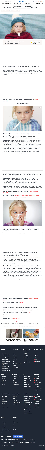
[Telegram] (37, 1)
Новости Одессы (5, 357)
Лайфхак (37, 386)
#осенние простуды (28, 324)
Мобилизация (15, 394)
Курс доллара (27, 360)
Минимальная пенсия (6, 428)
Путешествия (38, 382)
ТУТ (29, 312)
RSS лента (32, 442)
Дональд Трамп (27, 398)
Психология (15, 382)
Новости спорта (38, 349)
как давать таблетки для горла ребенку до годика (27, 195)
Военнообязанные (16, 402)
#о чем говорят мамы (19, 324)
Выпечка (14, 420)
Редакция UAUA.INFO (8, 10)
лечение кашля (19, 304)
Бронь (14, 398)
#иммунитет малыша (33, 323)
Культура (37, 384)
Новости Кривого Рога (5, 364)
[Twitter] (40, 1)
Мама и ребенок (16, 376)
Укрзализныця (27, 362)
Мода (36, 380)
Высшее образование (17, 363)
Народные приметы (39, 399)
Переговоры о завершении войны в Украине (11, 3)
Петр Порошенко (27, 407)
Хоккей (36, 357)
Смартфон (4, 384)
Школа (14, 361)
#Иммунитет (6, 323)
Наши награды (27, 440)
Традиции (37, 401)
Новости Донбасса (5, 366)
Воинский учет (16, 404)
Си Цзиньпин (26, 400)
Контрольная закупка (27, 3)
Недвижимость (27, 357)
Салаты (14, 427)
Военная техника (5, 407)
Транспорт (26, 355)
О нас (2, 439)
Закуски (14, 429)
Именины (37, 407)
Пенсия (3, 417)
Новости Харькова (5, 353)
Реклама (20, 440)
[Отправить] (14, 1)
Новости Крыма (5, 368)
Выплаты (15, 355)
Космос (3, 378)
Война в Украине (5, 394)
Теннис (36, 355)
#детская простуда (14, 323)
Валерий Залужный (28, 404)
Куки (22, 6)
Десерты (14, 425)
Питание (14, 378)
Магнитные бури (38, 388)
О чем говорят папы (15, 318)
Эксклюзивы (37, 3)
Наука (2, 374)
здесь (21, 302)
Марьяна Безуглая (28, 411)
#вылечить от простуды (8, 324)
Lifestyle (36, 374)
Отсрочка (15, 400)
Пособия (14, 365)
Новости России (27, 380)
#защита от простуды (23, 323)
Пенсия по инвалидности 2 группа (5, 423)
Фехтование (37, 361)
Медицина (15, 359)
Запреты (37, 403)
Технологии (4, 376)
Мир (24, 374)
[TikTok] (43, 1)
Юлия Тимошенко (27, 409)
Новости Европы (27, 376)
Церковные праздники (37, 397)
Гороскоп (37, 376)
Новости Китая (27, 384)
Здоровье (14, 374)
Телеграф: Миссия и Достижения (22, 442)
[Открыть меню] (2, 1)
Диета (14, 380)
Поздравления (38, 390)
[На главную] (22, 1)
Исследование (16, 384)
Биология (4, 380)
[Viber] (35, 1)
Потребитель (37, 378)
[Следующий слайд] (44, 4)
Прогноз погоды (16, 367)
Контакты (34, 440)
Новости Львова (5, 359)
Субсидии (15, 357)
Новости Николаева (6, 370)
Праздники (37, 394)
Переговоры (4, 401)
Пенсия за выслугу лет (5, 431)
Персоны (25, 394)
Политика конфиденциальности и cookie (13, 439)
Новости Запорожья (6, 361)
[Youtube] (39, 1)
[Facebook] (33, 1)
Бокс (36, 353)
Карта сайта (11, 442)
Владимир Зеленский (28, 396)
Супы (14, 423)
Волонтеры (4, 405)
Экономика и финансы (26, 350)
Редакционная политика (28, 439)
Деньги (25, 353)
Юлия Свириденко (28, 413)
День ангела (37, 405)
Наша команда (4, 442)
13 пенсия (4, 420)
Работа (14, 353)
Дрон (3, 382)
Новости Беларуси (28, 386)
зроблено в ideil (41, 445)
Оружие (3, 403)
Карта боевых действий (4, 397)
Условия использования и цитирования (9, 440)
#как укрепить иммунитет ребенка (26, 326)
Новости (3, 349)
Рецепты (14, 417)
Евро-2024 (37, 359)
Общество (15, 349)
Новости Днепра (5, 355)
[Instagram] (42, 1)
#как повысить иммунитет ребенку (11, 326)
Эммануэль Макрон (28, 402)
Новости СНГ (26, 382)
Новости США (27, 378)
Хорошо (27, 6)
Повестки (15, 396)
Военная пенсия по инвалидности (6, 427)
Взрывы (3, 399)
